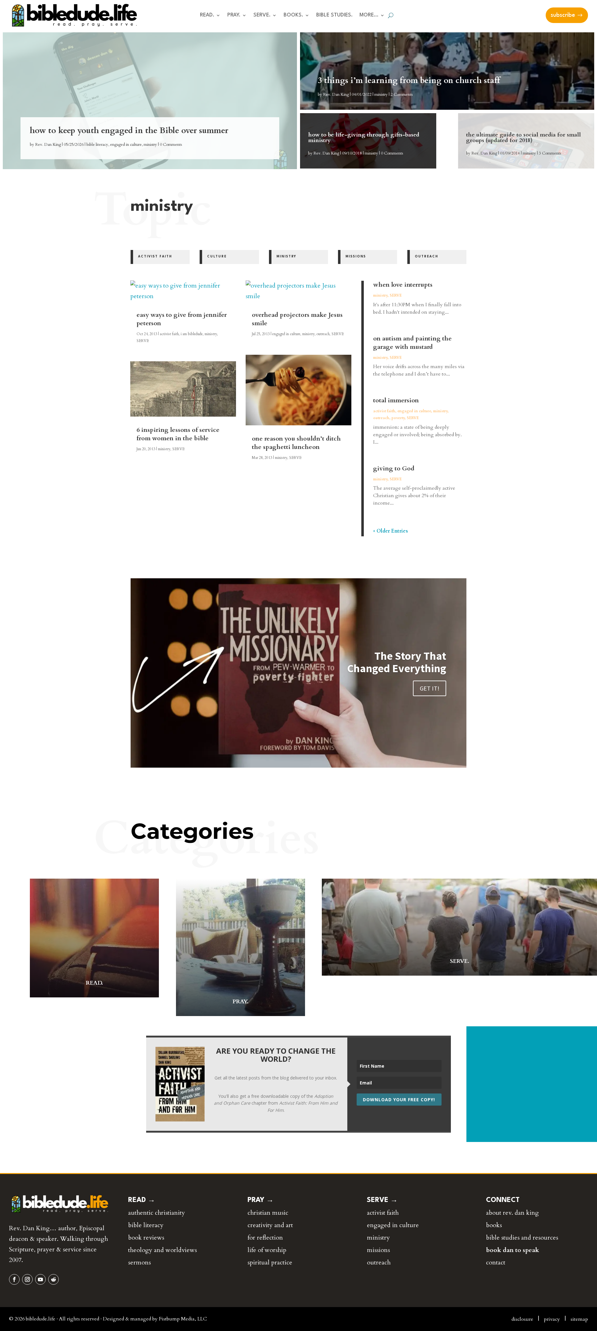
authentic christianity (156, 1213)
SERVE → (382, 1200)
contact (495, 1262)
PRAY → (261, 1200)
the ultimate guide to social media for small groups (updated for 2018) (523, 137)
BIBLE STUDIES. (334, 15)
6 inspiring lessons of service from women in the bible (178, 434)
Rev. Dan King (48, 144)
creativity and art (270, 1225)
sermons (139, 1262)
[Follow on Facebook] (14, 1279)
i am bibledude (192, 333)
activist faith (169, 333)
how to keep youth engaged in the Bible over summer (129, 130)
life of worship (267, 1250)
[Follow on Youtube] (40, 1279)
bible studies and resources (522, 1237)
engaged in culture (126, 144)
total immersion (396, 400)
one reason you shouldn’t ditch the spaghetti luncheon (296, 442)
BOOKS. (293, 15)
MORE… (368, 15)
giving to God (393, 468)
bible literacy (97, 144)
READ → (141, 1200)
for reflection (265, 1237)
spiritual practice (270, 1262)
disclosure (522, 1319)
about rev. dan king (512, 1213)
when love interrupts (403, 284)
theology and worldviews (162, 1250)
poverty (398, 417)
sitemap (579, 1319)
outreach (323, 333)
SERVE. (262, 15)
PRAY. (233, 15)
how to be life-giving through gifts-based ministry (363, 137)
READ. (207, 15)
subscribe (563, 15)
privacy (552, 1319)
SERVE (143, 340)
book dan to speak (512, 1250)
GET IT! (429, 688)
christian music (268, 1213)
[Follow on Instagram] (27, 1279)
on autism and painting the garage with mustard (412, 342)
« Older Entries (390, 531)
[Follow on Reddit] (53, 1279)
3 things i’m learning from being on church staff (409, 80)
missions (378, 1250)
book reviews (146, 1237)
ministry (150, 144)
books (494, 1225)
